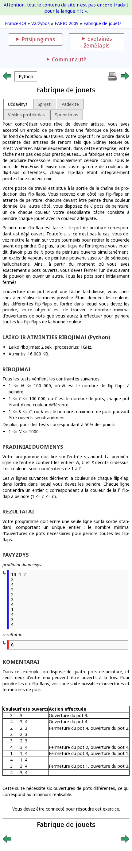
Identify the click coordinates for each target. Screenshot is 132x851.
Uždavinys (18, 104)
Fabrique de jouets (102, 23)
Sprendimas (66, 115)
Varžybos (40, 23)
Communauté (69, 59)
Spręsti (45, 104)
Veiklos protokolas (26, 115)
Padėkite (70, 104)
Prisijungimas (38, 39)
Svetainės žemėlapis (98, 42)
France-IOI (15, 23)
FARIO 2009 (67, 23)
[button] (25, 76)
